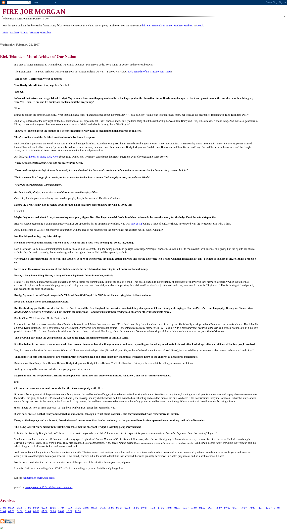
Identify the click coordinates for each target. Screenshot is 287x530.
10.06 (152, 507)
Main (5, 32)
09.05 (45, 507)
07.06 (128, 507)
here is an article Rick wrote (43, 156)
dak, (144, 25)
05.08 (28, 511)
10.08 (69, 511)
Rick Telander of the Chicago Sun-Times (149, 71)
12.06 (169, 507)
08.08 (53, 511)
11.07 (260, 507)
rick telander (29, 477)
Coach (199, 25)
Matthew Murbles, (183, 25)
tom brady (49, 477)
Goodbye (46, 32)
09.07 (244, 507)
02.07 (186, 507)
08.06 (136, 507)
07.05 (28, 507)
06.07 (219, 507)
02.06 (86, 507)
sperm (40, 477)
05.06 (111, 507)
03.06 (94, 507)
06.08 (36, 511)
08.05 (36, 507)
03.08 (11, 511)
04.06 (103, 507)
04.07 (202, 507)
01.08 (277, 507)
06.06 (119, 507)
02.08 (3, 511)
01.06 (78, 507)
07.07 (227, 507)
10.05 (53, 507)
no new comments (62, 487)
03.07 (194, 507)
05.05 (11, 507)
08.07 (236, 507)
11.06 (161, 507)
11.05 (61, 507)
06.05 (20, 507)
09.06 (144, 507)
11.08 (78, 511)
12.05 (69, 507)
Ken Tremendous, (156, 25)
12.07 (269, 507)
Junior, (169, 25)
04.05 (3, 507)
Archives (14, 32)
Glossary (34, 32)
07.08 (45, 511)
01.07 (177, 507)
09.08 (61, 511)
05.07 (211, 507)
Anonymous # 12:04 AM (39, 487)
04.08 (20, 511)
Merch (24, 32)
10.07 (252, 507)
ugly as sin (136, 223)
